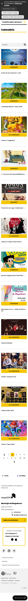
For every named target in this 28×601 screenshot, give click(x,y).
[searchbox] (14, 22)
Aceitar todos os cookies (10, 13)
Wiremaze (24, 588)
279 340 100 (17, 512)
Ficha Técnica (12, 578)
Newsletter (4, 561)
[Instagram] (9, 550)
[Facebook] (3, 550)
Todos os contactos (10, 520)
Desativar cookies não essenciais (13, 17)
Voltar (6, 476)
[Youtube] (14, 550)
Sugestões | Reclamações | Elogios (11, 565)
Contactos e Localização (7, 580)
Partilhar (22, 476)
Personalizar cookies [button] (9, 9)
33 (24, 458)
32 (20, 458)
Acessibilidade (14, 573)
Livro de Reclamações (6, 573)
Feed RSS (17, 580)
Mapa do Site (4, 578)
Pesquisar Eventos (7, 40)
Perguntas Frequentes (7, 557)
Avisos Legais (13, 583)
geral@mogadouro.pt (20, 515)
